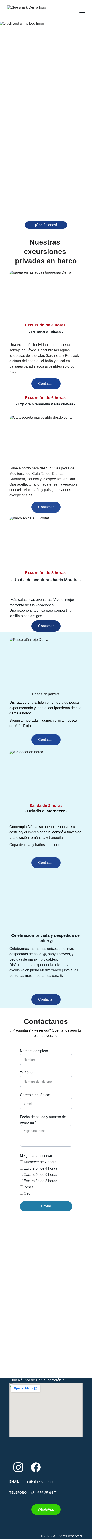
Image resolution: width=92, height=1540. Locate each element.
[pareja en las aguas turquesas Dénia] (46, 295)
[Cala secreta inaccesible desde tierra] (46, 441)
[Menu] (82, 11)
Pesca (28, 1187)
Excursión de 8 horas (40, 1181)
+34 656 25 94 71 (44, 1493)
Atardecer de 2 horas (39, 1162)
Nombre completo (34, 1051)
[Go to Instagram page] (18, 1467)
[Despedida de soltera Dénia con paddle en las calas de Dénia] (46, 910)
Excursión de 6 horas (40, 1174)
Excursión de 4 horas (40, 1168)
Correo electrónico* (35, 1095)
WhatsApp (46, 1509)
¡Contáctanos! (46, 225)
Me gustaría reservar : (37, 1156)
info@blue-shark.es (38, 1482)
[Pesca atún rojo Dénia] (46, 663)
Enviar (46, 1206)
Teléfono (26, 1073)
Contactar (46, 384)
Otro (26, 1193)
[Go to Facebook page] (36, 1467)
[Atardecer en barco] (46, 775)
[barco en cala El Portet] (46, 541)
